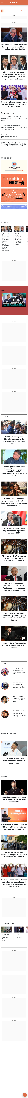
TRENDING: (6, 11)
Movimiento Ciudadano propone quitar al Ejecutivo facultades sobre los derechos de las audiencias (14, 501)
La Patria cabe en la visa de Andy (18, 936)
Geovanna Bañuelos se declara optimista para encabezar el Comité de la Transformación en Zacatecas (14, 883)
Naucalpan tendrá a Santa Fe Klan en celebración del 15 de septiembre (14, 799)
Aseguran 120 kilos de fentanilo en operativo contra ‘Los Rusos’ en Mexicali (14, 854)
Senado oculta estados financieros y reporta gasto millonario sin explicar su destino (14, 616)
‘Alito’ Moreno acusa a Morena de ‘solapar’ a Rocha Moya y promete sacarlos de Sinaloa (19, 239)
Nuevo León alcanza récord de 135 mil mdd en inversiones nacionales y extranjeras (14, 826)
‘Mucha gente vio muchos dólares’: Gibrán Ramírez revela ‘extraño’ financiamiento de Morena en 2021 (14, 471)
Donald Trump (15, 11)
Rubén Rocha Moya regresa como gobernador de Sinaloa (13, 136)
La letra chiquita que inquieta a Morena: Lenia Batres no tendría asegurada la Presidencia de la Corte (19, 714)
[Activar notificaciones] (25, 1095)
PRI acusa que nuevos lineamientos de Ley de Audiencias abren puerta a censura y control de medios (14, 586)
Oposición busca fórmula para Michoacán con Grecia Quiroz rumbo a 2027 (14, 104)
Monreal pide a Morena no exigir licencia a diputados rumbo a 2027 (14, 530)
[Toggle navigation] (2, 2)
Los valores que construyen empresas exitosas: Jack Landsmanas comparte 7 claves (14, 127)
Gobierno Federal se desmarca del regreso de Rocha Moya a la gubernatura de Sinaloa (14, 46)
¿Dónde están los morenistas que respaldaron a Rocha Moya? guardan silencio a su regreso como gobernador (14, 75)
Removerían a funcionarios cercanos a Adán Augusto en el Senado (14, 645)
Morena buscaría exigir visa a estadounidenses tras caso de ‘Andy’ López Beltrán (19, 699)
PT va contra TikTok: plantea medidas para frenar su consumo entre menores (14, 558)
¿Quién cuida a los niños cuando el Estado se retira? (6, 937)
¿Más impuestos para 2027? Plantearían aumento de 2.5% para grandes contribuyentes (19, 685)
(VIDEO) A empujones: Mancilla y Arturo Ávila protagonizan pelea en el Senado (14, 440)
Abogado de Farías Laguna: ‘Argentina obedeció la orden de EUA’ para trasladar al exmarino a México (14, 144)
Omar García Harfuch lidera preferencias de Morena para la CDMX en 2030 (14, 760)
